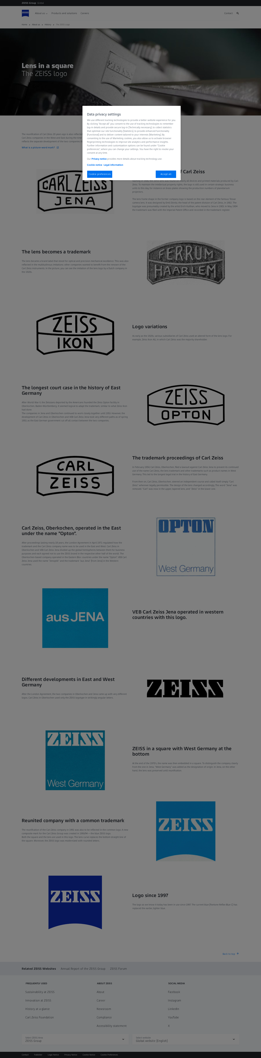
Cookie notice (94, 164)
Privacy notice (99, 158)
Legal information (113, 164)
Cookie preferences (100, 174)
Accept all (166, 174)
